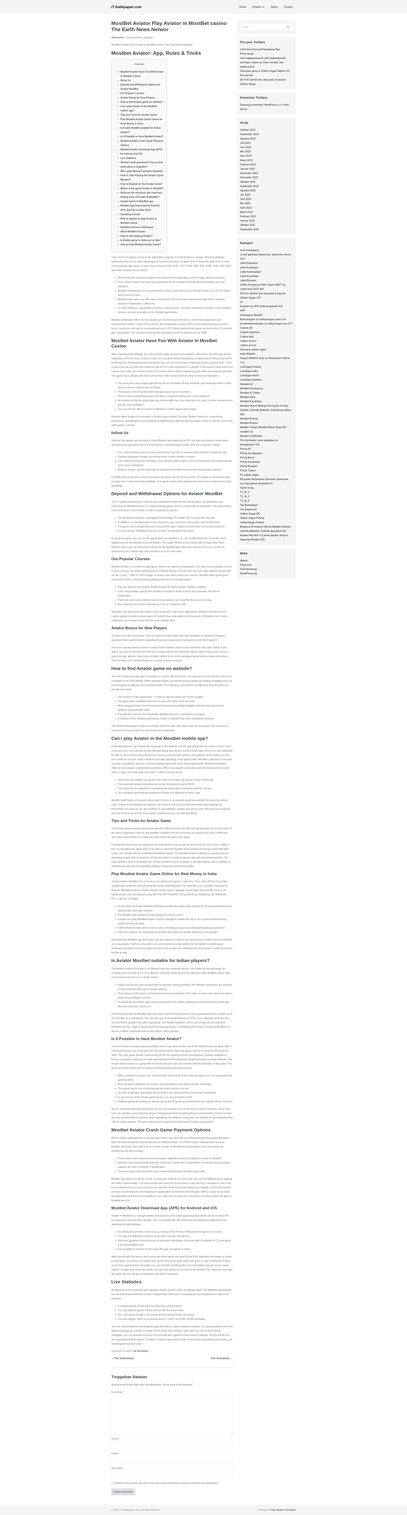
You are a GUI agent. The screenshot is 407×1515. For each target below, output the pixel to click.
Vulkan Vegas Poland (252, 518)
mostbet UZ (246, 431)
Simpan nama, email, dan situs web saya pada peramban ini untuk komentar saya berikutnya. (166, 1483)
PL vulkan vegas (249, 475)
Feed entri (246, 564)
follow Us (125, 80)
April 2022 (246, 207)
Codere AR (246, 328)
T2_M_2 (244, 496)
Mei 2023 (245, 151)
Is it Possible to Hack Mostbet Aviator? (141, 136)
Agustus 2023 (248, 138)
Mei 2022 (245, 203)
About (274, 7)
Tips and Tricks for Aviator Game (138, 114)
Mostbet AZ (246, 384)
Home (242, 7)
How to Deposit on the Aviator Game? (141, 184)
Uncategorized (248, 509)
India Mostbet (247, 353)
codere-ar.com (248, 345)
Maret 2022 (246, 212)
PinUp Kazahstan (250, 462)
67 (241, 302)
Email (115, 1453)
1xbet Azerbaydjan (250, 271)
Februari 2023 (248, 164)
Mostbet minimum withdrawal (136, 227)
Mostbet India (247, 397)
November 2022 (249, 177)
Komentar (117, 1392)
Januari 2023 (247, 168)
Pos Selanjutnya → (222, 1358)
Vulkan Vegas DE (250, 513)
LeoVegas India (249, 371)
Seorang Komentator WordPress (258, 104)
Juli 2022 (245, 194)
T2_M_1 (244, 492)
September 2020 (249, 229)
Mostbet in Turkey (250, 392)
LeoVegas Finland (250, 366)
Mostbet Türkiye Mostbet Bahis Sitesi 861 (263, 427)
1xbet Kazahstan (249, 276)
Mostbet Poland (249, 418)
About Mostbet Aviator (132, 231)
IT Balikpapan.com (126, 7)
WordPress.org (248, 573)
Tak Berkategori (141, 1351)
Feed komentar (248, 569)
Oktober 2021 (247, 225)
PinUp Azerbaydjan (251, 453)
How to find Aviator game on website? (141, 102)
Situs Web (117, 1468)
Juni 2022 (245, 199)
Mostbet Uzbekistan (251, 436)
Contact (288, 7)
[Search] (288, 27)
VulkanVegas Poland (252, 522)
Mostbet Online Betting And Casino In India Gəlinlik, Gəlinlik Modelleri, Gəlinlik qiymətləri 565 (265, 410)
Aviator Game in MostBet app (136, 201)
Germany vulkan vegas (253, 349)
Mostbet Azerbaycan (251, 388)
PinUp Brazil (247, 457)
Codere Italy (247, 336)
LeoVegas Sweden (251, 379)
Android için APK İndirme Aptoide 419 (261, 306)
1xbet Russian (248, 280)
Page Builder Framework (283, 1509)
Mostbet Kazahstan (251, 401)
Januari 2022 (247, 220)
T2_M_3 (244, 500)
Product (256, 7)
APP (242, 310)
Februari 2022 (248, 216)
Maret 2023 (246, 160)
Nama (115, 1438)
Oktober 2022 (247, 182)
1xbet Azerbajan (249, 267)
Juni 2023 (245, 147)
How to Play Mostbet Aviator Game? (140, 244)
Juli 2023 (245, 143)
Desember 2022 (249, 173)
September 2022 (249, 186)
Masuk (244, 560)
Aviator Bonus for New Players (137, 97)
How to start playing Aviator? (136, 236)
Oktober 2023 (247, 130)
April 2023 (246, 155)
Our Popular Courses (132, 93)
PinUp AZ (245, 448)
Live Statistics (128, 158)
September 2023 (249, 134)
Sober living (247, 487)
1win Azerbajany (249, 250)
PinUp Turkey (247, 470)
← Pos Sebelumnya (122, 1358)
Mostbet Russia (249, 423)
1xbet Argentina (249, 263)
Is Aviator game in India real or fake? (140, 240)
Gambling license (130, 214)
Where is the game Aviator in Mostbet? (142, 188)
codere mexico (248, 341)
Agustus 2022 (248, 190)
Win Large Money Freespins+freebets (141, 171)
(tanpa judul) (247, 66)
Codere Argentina (250, 332)
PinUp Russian (248, 466)
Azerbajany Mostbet (251, 315)
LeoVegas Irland (249, 375)
